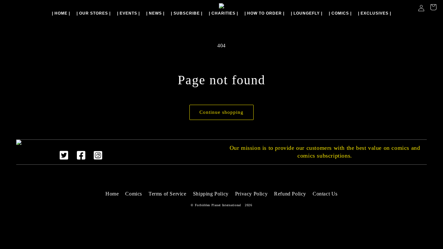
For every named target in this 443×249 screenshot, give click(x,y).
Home (112, 193)
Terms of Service (167, 193)
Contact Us (325, 193)
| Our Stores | (94, 13)
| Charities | (223, 13)
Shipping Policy (211, 193)
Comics (133, 193)
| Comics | (340, 13)
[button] (433, 8)
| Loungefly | (306, 13)
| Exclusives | (374, 13)
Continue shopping (221, 112)
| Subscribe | (186, 13)
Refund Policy (290, 193)
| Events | (128, 13)
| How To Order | (264, 13)
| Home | (61, 13)
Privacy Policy (251, 193)
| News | (155, 13)
